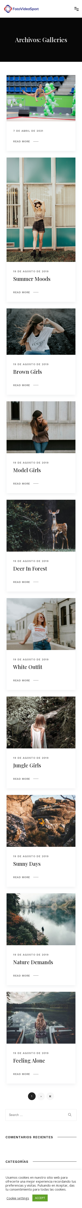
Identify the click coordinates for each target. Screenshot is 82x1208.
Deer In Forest (30, 568)
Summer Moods (32, 278)
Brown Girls (27, 371)
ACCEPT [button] (40, 1198)
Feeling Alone (29, 1060)
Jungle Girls (27, 765)
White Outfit (27, 666)
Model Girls (27, 469)
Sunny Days (27, 863)
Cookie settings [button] (18, 1198)
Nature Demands (33, 962)
